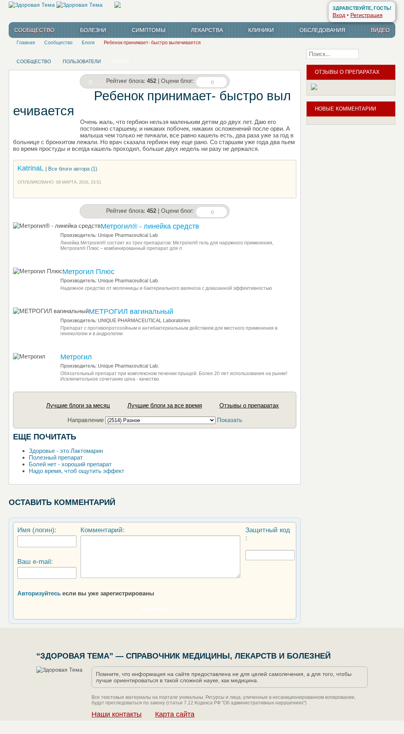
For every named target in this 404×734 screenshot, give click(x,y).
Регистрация (366, 15)
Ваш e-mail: (35, 561)
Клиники (261, 30)
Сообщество (34, 30)
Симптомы (148, 30)
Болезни (93, 30)
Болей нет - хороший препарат (70, 464)
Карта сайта (175, 714)
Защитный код (267, 530)
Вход (339, 15)
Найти (379, 54)
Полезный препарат (56, 457)
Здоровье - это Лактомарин (66, 450)
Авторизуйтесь (39, 593)
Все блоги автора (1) (72, 169)
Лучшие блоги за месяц (78, 405)
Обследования (322, 30)
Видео (380, 30)
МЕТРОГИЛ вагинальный (131, 311)
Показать (229, 420)
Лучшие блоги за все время (164, 405)
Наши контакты (117, 714)
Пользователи (82, 61)
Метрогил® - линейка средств (150, 226)
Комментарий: (102, 530)
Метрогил (76, 357)
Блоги (121, 61)
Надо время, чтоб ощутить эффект (76, 470)
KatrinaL (30, 168)
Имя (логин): (36, 530)
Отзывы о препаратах (249, 405)
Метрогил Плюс (88, 272)
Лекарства (207, 30)
